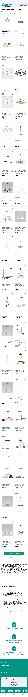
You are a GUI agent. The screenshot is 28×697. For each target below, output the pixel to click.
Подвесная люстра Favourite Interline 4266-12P (20, 142)
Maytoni (6, 611)
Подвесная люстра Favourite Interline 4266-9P (20, 513)
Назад (2, 11)
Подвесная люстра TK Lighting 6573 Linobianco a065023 (7, 513)
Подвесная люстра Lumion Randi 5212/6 (19, 285)
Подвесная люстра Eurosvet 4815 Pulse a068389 (6, 542)
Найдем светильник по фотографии (14, 652)
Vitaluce (10, 611)
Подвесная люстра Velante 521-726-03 (19, 485)
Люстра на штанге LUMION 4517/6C (19, 57)
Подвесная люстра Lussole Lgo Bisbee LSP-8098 (7, 228)
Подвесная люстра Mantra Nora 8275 (6, 257)
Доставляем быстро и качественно (14, 628)
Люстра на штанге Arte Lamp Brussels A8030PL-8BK (20, 114)
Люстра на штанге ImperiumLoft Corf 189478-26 (6, 114)
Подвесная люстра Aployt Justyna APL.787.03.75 (19, 456)
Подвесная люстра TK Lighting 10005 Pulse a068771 (20, 228)
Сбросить (14, 31)
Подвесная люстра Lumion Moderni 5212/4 (20, 542)
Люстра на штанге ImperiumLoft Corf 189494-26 (6, 85)
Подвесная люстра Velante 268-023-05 (6, 428)
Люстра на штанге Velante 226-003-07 (6, 57)
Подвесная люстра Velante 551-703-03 (6, 285)
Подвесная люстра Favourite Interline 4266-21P (20, 342)
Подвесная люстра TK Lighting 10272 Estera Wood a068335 (7, 342)
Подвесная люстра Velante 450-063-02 (19, 371)
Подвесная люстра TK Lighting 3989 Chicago (7, 200)
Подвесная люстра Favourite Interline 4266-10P (20, 399)
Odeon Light (17, 610)
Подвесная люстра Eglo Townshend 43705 (20, 200)
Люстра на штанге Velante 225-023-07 (19, 85)
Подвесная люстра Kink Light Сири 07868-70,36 (20, 257)
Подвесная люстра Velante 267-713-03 (6, 485)
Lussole (2, 611)
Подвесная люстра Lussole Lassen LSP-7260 (7, 171)
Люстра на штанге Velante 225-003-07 (6, 142)
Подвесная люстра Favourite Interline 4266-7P (7, 456)
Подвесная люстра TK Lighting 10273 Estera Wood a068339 (7, 399)
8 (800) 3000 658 (22, 4)
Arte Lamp (22, 610)
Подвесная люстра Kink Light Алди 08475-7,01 (7, 371)
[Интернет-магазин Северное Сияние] (6, 4)
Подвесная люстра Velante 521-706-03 (19, 314)
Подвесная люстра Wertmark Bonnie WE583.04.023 (19, 428)
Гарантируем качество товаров (14, 640)
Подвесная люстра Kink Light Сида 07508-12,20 (20, 171)
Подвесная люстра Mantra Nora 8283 (6, 314)
